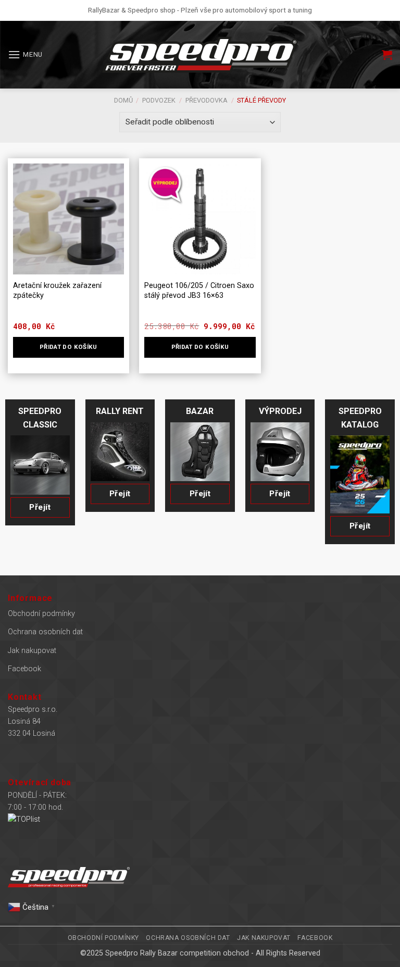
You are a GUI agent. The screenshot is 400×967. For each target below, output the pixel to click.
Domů (123, 100)
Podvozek (159, 100)
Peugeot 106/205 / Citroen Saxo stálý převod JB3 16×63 (199, 290)
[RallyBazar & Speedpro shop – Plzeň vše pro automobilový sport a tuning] (200, 54)
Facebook (24, 668)
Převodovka (206, 100)
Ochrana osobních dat (45, 631)
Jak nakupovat (32, 650)
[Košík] (387, 54)
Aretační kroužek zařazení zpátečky (57, 290)
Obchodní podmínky (41, 613)
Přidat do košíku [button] (68, 346)
